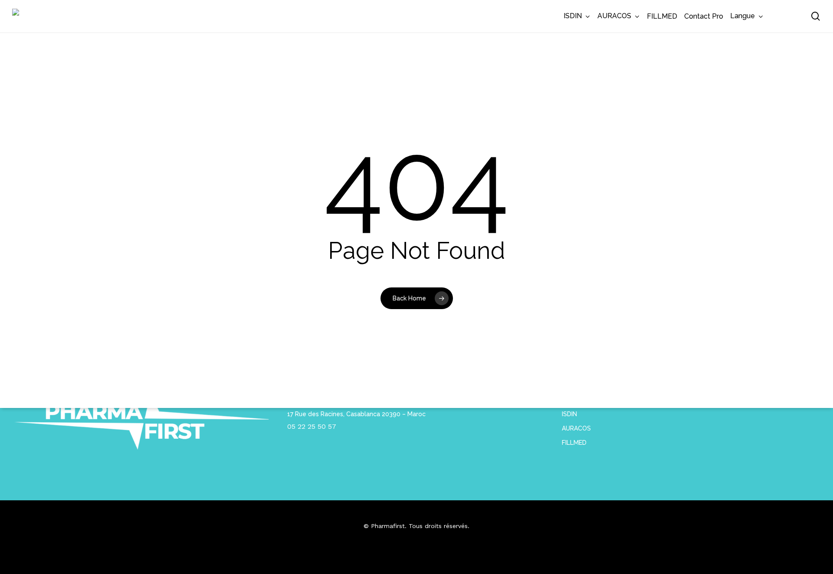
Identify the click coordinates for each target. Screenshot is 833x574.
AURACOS (576, 428)
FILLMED (574, 442)
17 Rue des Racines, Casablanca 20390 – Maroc (356, 414)
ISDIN (569, 414)
